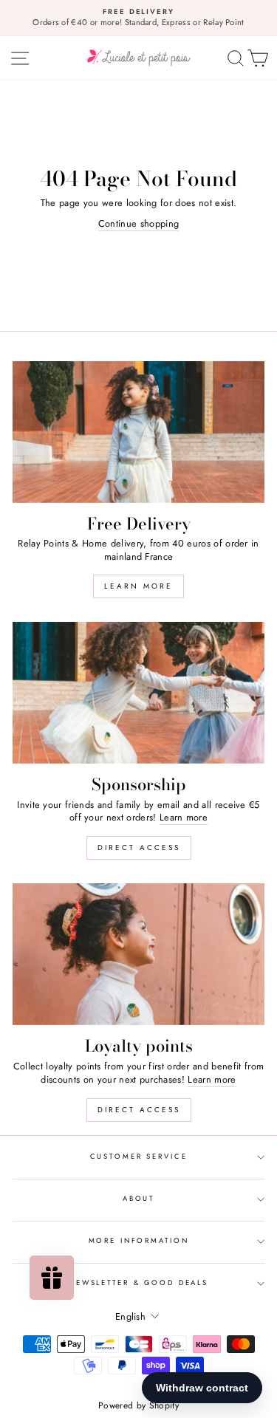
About (138, 1198)
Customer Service (139, 1156)
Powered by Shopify (138, 1405)
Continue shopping (138, 223)
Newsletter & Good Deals (138, 1283)
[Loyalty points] (138, 954)
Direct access (139, 847)
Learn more (138, 586)
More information (139, 1241)
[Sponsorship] (138, 693)
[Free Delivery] (138, 432)
